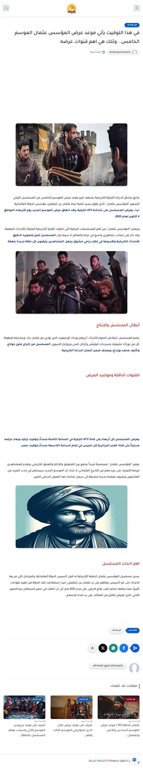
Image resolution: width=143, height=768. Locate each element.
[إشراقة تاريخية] (71, 8)
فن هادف (132, 25)
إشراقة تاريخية (97, 761)
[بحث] (6, 8)
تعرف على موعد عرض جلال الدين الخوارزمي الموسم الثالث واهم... (72, 730)
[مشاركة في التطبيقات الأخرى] (92, 648)
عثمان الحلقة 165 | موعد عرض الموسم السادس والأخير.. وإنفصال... (120, 730)
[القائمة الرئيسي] (137, 8)
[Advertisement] (71, 93)
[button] (123, 648)
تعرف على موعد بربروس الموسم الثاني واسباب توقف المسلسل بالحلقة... (26, 730)
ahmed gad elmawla (119, 52)
